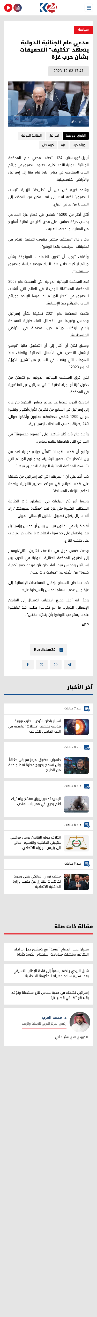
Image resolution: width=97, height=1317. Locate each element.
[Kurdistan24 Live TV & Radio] (8, 8)
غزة (63, 145)
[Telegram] (70, 664)
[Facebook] (28, 664)
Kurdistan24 (44, 649)
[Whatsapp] (56, 664)
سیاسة (83, 30)
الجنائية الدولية (31, 135)
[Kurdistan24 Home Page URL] (48, 8)
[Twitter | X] (42, 664)
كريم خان (48, 145)
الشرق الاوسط (76, 135)
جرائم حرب (79, 145)
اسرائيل (54, 135)
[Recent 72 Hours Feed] (17, 8)
